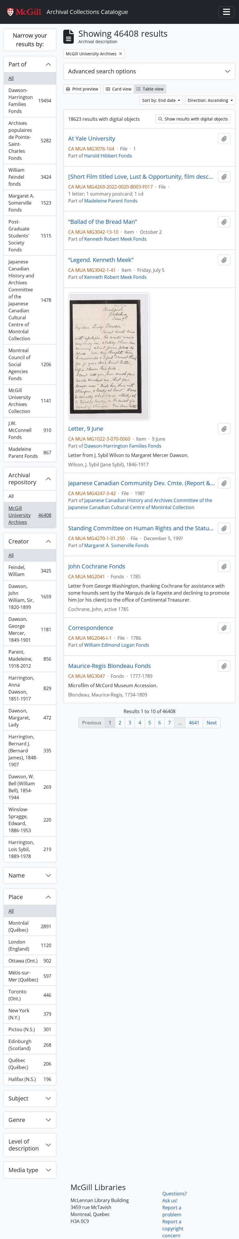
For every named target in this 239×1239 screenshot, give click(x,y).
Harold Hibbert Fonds (108, 156)
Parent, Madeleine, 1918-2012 (29, 659)
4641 (194, 722)
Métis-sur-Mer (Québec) (29, 976)
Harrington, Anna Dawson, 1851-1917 (29, 688)
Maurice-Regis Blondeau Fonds (109, 665)
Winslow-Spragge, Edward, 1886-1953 (29, 820)
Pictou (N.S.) (29, 1031)
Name (16, 875)
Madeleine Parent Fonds (29, 452)
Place (15, 897)
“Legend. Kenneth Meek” (100, 259)
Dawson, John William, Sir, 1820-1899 (29, 596)
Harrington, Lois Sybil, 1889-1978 (29, 849)
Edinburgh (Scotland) (29, 1045)
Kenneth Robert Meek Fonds (115, 239)
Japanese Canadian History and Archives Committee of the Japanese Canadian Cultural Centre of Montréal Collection (29, 300)
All (11, 78)
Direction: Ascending (208, 100)
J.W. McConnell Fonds (29, 430)
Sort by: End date (159, 100)
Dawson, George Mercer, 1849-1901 (29, 629)
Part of (17, 64)
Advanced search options (102, 71)
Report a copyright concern (172, 1228)
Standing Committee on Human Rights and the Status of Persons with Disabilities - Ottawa (141, 528)
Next (212, 722)
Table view (153, 89)
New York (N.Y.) (29, 1014)
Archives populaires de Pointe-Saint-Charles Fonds (29, 140)
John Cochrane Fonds (96, 566)
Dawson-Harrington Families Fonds (29, 100)
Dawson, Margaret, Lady (29, 718)
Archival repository (22, 478)
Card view (121, 89)
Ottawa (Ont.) (29, 962)
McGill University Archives (29, 515)
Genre (16, 1120)
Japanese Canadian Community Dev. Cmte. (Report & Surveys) (141, 483)
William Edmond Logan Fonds (116, 645)
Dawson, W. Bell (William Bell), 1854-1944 (29, 787)
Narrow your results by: (30, 39)
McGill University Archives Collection (29, 400)
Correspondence (90, 627)
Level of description (23, 1144)
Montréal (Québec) (29, 926)
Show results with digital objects (196, 119)
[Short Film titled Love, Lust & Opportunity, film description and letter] (141, 176)
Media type (23, 1170)
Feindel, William (29, 570)
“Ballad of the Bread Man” (102, 221)
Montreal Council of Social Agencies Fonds (29, 364)
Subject (18, 1098)
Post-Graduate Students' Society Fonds (29, 236)
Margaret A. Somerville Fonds (29, 203)
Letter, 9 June (85, 428)
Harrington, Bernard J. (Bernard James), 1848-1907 (29, 750)
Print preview (84, 89)
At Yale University (91, 138)
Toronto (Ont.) (29, 995)
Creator (18, 541)
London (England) (29, 945)
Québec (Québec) (29, 1063)
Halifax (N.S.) (29, 1080)
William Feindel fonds (29, 177)
